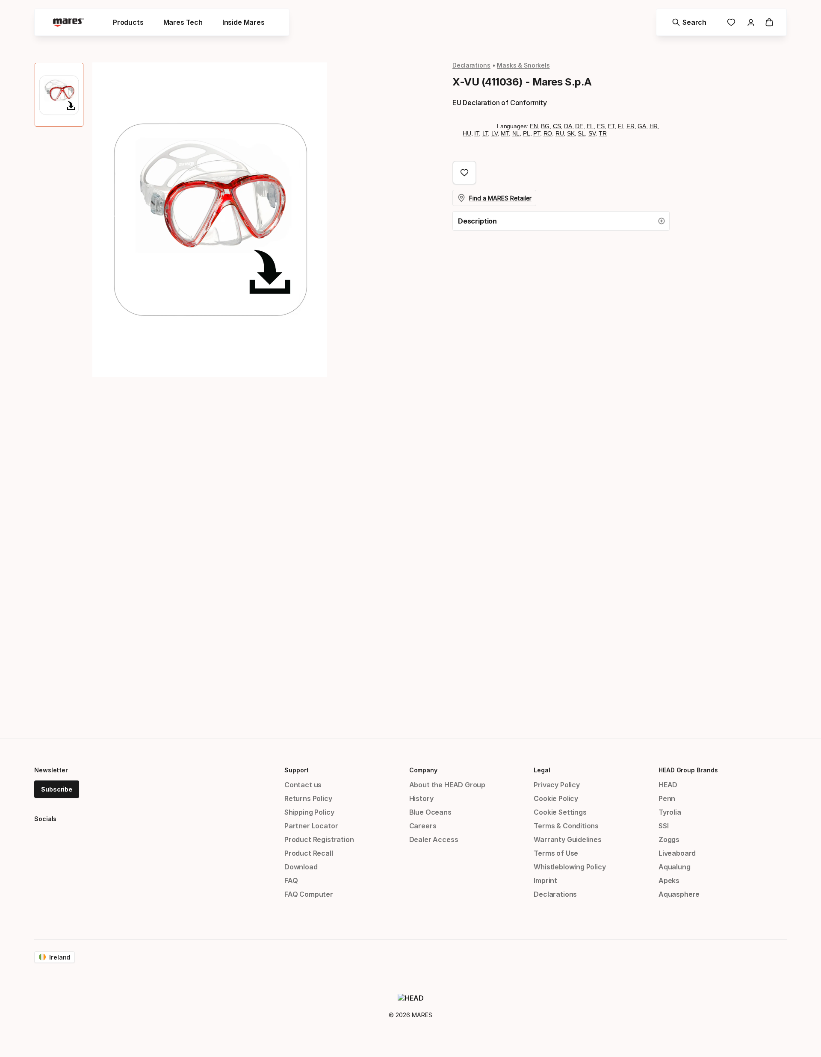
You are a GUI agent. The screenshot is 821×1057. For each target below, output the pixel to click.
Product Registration (319, 839)
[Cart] (769, 22)
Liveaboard (677, 853)
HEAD (668, 784)
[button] (561, 221)
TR (603, 133)
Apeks (669, 880)
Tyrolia (670, 812)
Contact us (303, 784)
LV (494, 133)
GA (642, 126)
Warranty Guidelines (568, 839)
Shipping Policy (309, 812)
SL (581, 133)
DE (579, 126)
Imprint (545, 880)
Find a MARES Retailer (500, 198)
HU (467, 133)
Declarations (471, 65)
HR (654, 126)
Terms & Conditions (566, 825)
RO (547, 133)
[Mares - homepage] (68, 22)
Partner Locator (311, 825)
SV (592, 133)
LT (485, 133)
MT (505, 133)
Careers (423, 825)
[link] (731, 22)
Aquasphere (679, 894)
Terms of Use (556, 853)
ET (611, 126)
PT (536, 133)
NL (516, 133)
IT (476, 133)
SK (571, 133)
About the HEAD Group (447, 784)
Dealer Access (433, 839)
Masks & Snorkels (523, 65)
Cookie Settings (560, 812)
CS (557, 126)
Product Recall (308, 853)
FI (620, 126)
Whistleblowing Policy (569, 867)
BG (545, 126)
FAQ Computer (308, 894)
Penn (667, 798)
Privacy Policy (557, 784)
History (421, 798)
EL (590, 126)
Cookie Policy (556, 798)
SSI (663, 825)
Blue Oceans (430, 812)
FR (630, 126)
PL (526, 133)
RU (559, 133)
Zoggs (669, 839)
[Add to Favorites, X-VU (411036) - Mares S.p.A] (464, 173)
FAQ (291, 880)
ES (601, 126)
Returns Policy (308, 798)
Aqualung (675, 867)
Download (301, 867)
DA (568, 126)
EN (534, 126)
